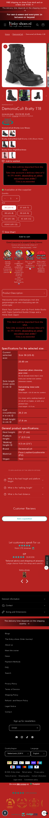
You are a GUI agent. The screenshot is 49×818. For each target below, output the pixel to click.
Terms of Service (12, 689)
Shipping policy (24, 776)
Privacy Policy (11, 684)
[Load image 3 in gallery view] (37, 95)
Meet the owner (12, 650)
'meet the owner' (25, 247)
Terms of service (10, 776)
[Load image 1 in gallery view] (11, 95)
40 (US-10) (10, 219)
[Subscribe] (37, 728)
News (7, 656)
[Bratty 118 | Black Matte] (5, 144)
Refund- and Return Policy (16, 700)
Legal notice (17, 780)
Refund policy (27, 772)
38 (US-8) (9, 213)
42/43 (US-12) (11, 224)
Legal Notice (10, 706)
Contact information (39, 776)
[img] (24, 545)
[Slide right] (46, 96)
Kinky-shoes (15, 772)
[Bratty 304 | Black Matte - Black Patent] (12, 155)
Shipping (15, 116)
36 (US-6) (9, 207)
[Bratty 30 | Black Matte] (5, 133)
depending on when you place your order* (28, 178)
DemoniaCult (18, 34)
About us (9, 645)
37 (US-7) (24, 207)
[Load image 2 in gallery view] (24, 95)
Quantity (5, 193)
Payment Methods (12, 662)
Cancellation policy (31, 780)
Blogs (7, 633)
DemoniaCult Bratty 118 (35, 34)
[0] (44, 813)
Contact (8, 712)
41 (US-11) (26, 219)
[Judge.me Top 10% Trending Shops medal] (37, 803)
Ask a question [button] (24, 518)
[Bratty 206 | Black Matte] (5, 155)
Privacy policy (39, 772)
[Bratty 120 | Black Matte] (12, 144)
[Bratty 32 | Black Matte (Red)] (12, 133)
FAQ (7, 667)
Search (8, 673)
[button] (5, 25)
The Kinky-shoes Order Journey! (19, 639)
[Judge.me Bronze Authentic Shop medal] (12, 803)
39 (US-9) (24, 213)
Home (7, 34)
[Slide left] (3, 96)
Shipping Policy (11, 695)
